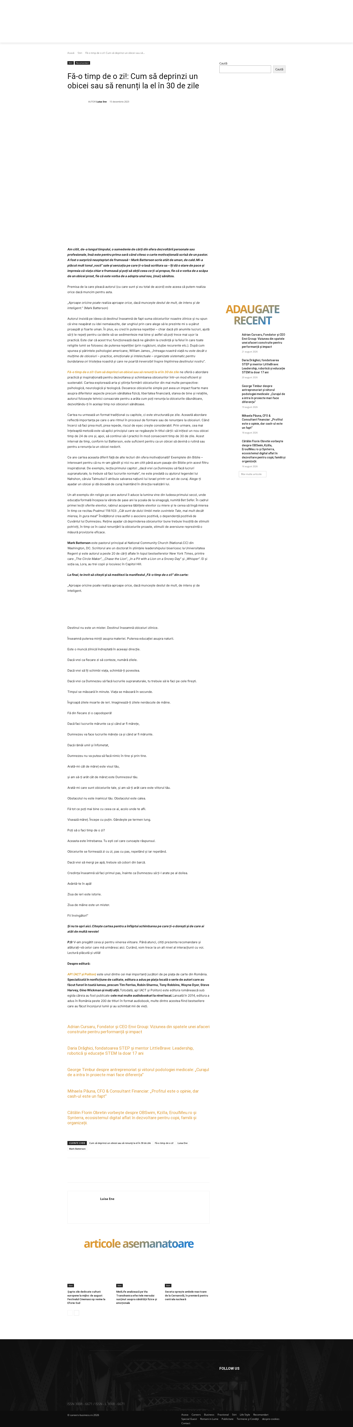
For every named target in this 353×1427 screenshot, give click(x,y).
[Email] (145, 116)
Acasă (70, 53)
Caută (223, 63)
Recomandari (82, 62)
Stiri (80, 53)
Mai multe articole (251, 474)
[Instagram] (233, 1386)
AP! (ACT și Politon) (81, 974)
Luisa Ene (101, 101)
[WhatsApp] (126, 116)
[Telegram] (164, 116)
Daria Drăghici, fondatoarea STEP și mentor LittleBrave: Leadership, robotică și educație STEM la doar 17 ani (130, 1051)
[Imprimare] (154, 116)
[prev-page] (70, 1313)
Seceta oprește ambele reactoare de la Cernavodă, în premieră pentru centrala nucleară (186, 1295)
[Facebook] (98, 116)
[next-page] (76, 1313)
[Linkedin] (135, 116)
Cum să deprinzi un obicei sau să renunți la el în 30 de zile (120, 1143)
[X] (107, 116)
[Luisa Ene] (77, 102)
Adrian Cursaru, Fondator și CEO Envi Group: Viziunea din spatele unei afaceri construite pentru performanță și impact (138, 1029)
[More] (173, 116)
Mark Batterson (77, 1148)
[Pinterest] (117, 116)
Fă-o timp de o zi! (164, 1143)
